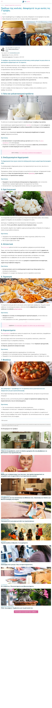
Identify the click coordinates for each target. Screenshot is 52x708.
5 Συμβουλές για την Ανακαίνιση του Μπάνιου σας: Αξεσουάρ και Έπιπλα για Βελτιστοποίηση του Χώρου (26, 498)
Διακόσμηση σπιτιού (5, 449)
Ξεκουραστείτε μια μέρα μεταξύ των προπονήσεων (17, 521)
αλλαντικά (6, 247)
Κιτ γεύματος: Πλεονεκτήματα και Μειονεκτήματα (17, 586)
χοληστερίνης (18, 309)
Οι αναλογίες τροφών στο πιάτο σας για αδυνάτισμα (29, 325)
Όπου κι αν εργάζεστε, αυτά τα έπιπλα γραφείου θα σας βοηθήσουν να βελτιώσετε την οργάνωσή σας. (24, 451)
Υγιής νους (3, 541)
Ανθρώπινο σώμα (5, 519)
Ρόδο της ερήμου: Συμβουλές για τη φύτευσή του (17, 608)
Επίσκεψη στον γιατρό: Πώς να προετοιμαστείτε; (17, 564)
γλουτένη (31, 173)
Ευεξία (2, 5)
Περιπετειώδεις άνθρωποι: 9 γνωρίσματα (14, 543)
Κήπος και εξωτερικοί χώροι (7, 606)
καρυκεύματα (6, 333)
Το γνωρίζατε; (4, 584)
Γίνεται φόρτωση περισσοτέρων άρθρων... (26, 611)
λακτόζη (28, 125)
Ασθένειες (3, 563)
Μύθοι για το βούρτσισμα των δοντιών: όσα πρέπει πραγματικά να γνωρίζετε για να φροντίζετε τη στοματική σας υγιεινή (22, 475)
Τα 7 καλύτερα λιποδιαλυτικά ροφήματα (30, 152)
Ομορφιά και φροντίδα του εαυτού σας (13, 5)
